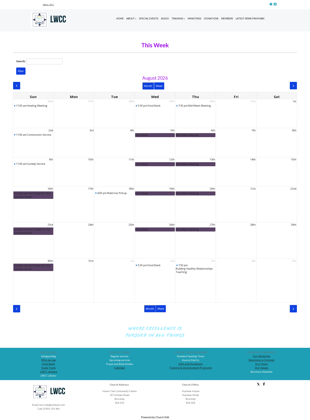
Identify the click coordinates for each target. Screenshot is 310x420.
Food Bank (48, 364)
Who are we (48, 360)
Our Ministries (261, 356)
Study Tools (48, 368)
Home (120, 18)
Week (159, 86)
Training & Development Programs (190, 368)
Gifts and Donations (190, 364)
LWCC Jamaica (48, 371)
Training (177, 18)
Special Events (148, 18)
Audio (165, 18)
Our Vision (261, 364)
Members (227, 18)
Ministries (194, 18)
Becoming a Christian (261, 360)
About (130, 18)
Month (148, 86)
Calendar (119, 368)
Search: (21, 61)
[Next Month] (293, 85)
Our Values (261, 368)
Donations (211, 18)
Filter (21, 71)
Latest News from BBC (250, 18)
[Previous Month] (16, 85)
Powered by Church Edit (155, 417)
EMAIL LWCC (48, 4)
